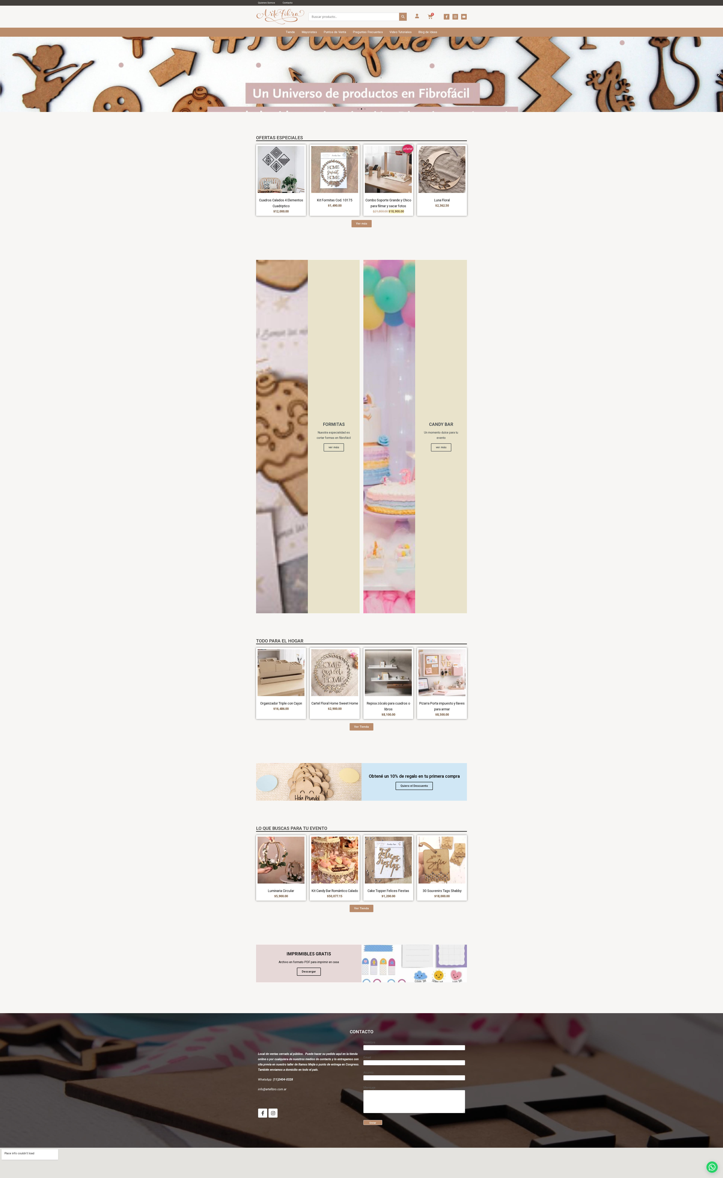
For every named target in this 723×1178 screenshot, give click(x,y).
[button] (4, 74)
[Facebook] (262, 1113)
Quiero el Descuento (414, 786)
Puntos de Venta (335, 32)
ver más (334, 447)
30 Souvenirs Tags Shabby (442, 891)
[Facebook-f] (447, 17)
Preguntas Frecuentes (368, 32)
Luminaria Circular (281, 891)
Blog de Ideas (427, 32)
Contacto (288, 2)
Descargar (309, 971)
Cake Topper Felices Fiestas (388, 891)
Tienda (290, 32)
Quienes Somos (266, 2)
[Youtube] (464, 17)
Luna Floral (442, 200)
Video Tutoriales (401, 32)
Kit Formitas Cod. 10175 (334, 200)
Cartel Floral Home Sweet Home (334, 703)
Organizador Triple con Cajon (281, 703)
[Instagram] (455, 17)
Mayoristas (309, 32)
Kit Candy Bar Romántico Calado (335, 891)
